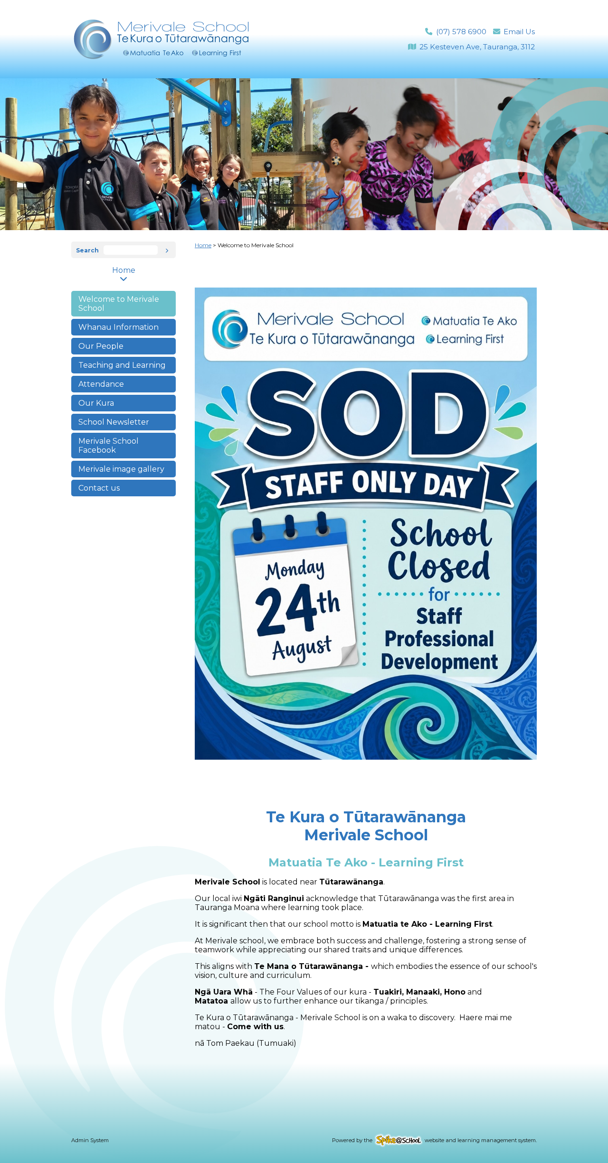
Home (123, 270)
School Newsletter (113, 422)
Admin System (90, 1140)
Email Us (519, 31)
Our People (101, 346)
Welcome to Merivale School (118, 304)
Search (87, 250)
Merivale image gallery (121, 469)
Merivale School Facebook (108, 446)
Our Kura (96, 403)
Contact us (99, 488)
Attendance (101, 384)
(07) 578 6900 (461, 31)
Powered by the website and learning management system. (434, 1140)
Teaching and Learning (122, 365)
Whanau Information (118, 327)
